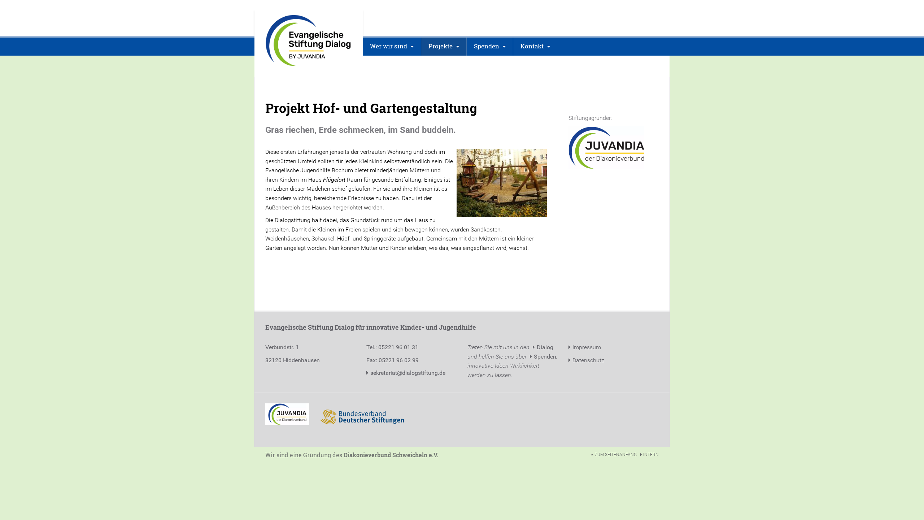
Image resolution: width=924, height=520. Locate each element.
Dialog (545, 347)
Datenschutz (588, 360)
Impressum (586, 347)
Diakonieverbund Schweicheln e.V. (391, 455)
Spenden (545, 356)
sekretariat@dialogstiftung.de (407, 372)
